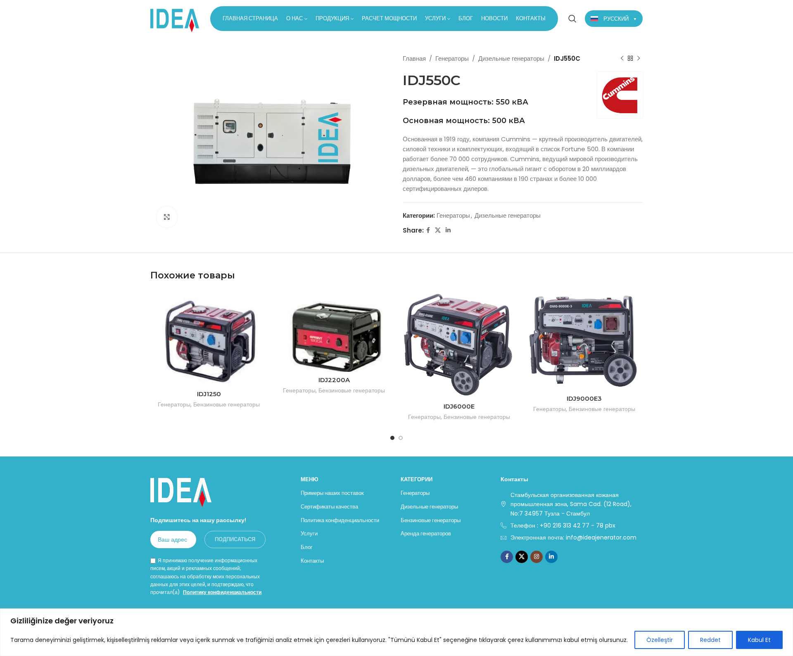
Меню (309, 479)
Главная (414, 58)
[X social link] (437, 230)
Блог (307, 547)
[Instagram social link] (536, 557)
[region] (396, 632)
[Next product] (638, 59)
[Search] (572, 18)
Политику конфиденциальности (222, 592)
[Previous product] (622, 59)
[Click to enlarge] (167, 217)
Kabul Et (759, 640)
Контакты (312, 561)
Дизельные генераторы (511, 58)
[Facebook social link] (428, 230)
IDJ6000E (459, 406)
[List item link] (572, 525)
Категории (416, 479)
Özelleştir (659, 640)
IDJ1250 (209, 394)
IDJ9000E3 (584, 398)
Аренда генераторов (426, 533)
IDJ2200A (334, 380)
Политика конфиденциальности (340, 520)
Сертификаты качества (329, 507)
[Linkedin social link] (448, 230)
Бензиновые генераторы (226, 405)
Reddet (710, 640)
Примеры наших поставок (332, 493)
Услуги (309, 533)
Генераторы (452, 58)
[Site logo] (175, 18)
